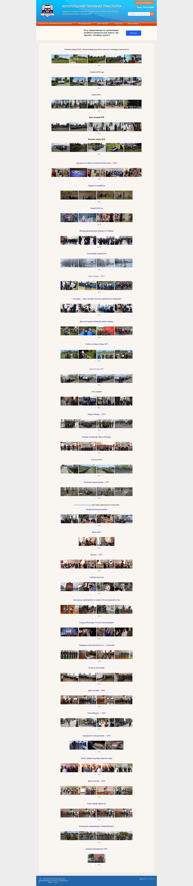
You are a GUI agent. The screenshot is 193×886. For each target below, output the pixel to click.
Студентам (118, 24)
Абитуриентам (102, 24)
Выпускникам (133, 24)
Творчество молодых (82, 505)
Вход (139, 7)
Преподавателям (84, 24)
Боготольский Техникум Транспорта (92, 6)
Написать (133, 33)
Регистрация (148, 7)
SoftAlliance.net (150, 879)
